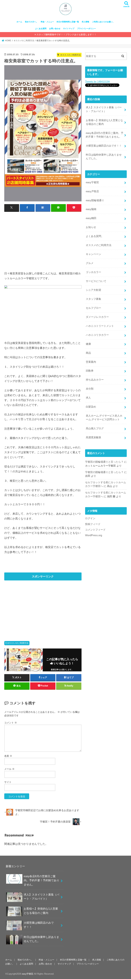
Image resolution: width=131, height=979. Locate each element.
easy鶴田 (91, 218)
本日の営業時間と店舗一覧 (67, 22)
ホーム (19, 22)
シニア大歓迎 (93, 290)
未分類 (89, 388)
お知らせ (91, 227)
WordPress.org (93, 535)
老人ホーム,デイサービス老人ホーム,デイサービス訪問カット (104, 417)
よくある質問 (40, 28)
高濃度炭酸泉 (93, 437)
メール (9, 769)
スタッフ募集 (93, 299)
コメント (10, 722)
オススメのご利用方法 (18, 643)
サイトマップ (68, 28)
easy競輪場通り (95, 200)
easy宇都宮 (92, 182)
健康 (88, 344)
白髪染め (91, 406)
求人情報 (85, 22)
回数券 (89, 370)
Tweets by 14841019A (97, 81)
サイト (7, 782)
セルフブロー (93, 308)
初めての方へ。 (31, 22)
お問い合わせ (54, 28)
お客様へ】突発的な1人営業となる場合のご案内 (104, 122)
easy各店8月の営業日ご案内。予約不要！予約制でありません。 (104, 135)
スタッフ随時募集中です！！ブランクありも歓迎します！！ (66, 34)
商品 (88, 353)
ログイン (90, 518)
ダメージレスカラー (97, 317)
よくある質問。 (95, 236)
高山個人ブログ (95, 428)
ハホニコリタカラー (97, 335)
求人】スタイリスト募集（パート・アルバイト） (104, 109)
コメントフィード (95, 529)
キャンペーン (93, 254)
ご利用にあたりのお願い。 (103, 22)
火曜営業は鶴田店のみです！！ (104, 145)
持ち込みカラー (95, 379)
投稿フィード (92, 524)
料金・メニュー (47, 22)
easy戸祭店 (92, 191)
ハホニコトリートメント (100, 326)
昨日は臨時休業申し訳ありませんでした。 (104, 156)
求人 (88, 397)
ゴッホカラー (93, 272)
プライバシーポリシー (86, 28)
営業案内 (91, 362)
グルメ (89, 263)
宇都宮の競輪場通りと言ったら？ (104, 461)
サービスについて (96, 281)
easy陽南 (91, 209)
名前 (8, 756)
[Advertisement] (43, 239)
